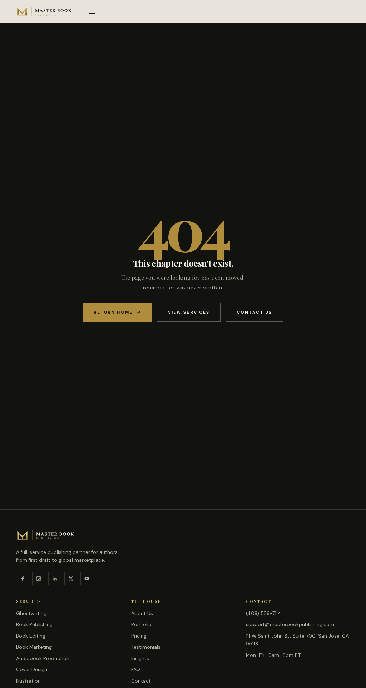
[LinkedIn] (54, 578)
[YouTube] (86, 578)
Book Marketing (34, 647)
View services (188, 312)
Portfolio (141, 624)
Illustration (28, 681)
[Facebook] (22, 578)
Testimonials (145, 647)
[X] (70, 578)
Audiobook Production (42, 658)
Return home (113, 312)
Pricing (139, 636)
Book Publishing (34, 624)
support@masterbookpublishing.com (290, 624)
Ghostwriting (31, 613)
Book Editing (30, 636)
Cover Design (31, 669)
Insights (140, 658)
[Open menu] (91, 11)
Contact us (254, 312)
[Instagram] (38, 578)
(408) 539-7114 (263, 613)
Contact (141, 681)
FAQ (135, 669)
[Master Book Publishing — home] (44, 11)
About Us (142, 613)
